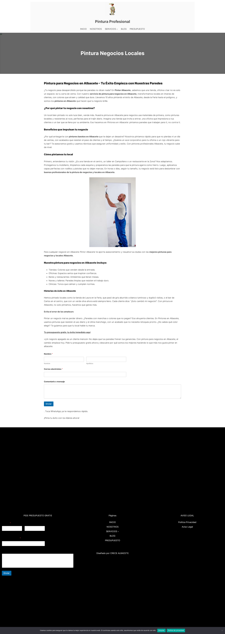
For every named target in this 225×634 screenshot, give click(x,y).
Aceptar (161, 630)
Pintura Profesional (112, 21)
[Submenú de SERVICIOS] (117, 29)
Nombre (47, 363)
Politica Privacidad (187, 522)
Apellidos (89, 363)
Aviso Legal (187, 527)
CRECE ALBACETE (119, 553)
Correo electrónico (53, 369)
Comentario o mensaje (54, 381)
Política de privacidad (176, 630)
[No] (222, 630)
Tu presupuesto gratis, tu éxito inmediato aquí (67, 332)
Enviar (49, 404)
